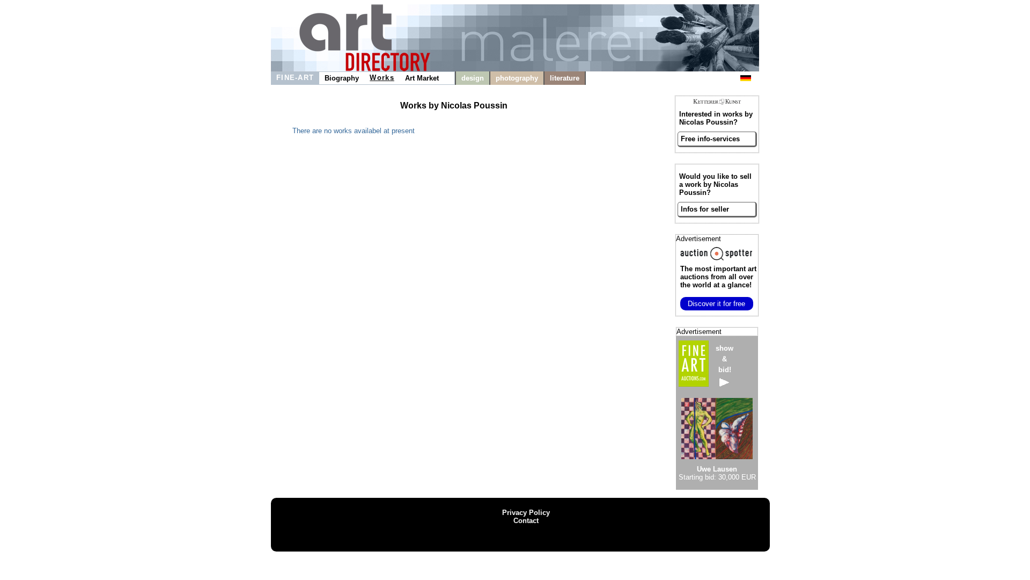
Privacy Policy (526, 513)
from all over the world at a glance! (718, 277)
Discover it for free (716, 304)
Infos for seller (705, 209)
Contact (526, 521)
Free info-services (710, 139)
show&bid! (724, 359)
